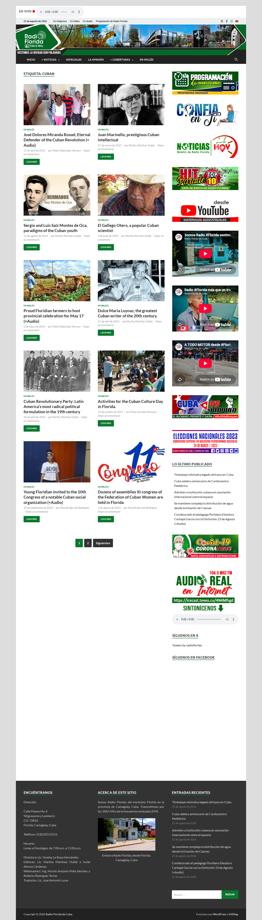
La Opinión (96, 59)
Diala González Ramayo (143, 411)
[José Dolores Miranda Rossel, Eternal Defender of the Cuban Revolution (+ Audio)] (57, 106)
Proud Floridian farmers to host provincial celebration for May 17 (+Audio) (54, 315)
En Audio (87, 21)
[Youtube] (236, 21)
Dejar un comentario (109, 415)
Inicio (31, 59)
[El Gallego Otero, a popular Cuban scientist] (131, 196)
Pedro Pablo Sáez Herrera (66, 150)
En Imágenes (60, 21)
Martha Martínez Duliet (142, 145)
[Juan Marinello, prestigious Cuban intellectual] (131, 106)
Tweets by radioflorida (187, 645)
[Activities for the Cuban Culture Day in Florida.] (131, 373)
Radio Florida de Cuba (59, 914)
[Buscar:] (205, 894)
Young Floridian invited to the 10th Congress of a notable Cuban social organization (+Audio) (55, 497)
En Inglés (146, 59)
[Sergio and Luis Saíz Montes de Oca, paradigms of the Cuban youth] (57, 196)
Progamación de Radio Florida (111, 21)
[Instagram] (231, 21)
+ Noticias (49, 59)
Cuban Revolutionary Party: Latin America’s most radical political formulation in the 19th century (54, 406)
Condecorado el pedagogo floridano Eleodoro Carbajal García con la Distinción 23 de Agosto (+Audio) (204, 519)
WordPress (219, 914)
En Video (75, 21)
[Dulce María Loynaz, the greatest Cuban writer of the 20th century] (131, 282)
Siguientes (103, 543)
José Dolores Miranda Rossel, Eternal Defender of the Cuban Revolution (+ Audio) (57, 139)
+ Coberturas (120, 59)
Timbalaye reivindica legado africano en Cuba (203, 474)
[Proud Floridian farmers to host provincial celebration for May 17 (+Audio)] (57, 282)
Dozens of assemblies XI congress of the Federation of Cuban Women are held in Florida (130, 497)
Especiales (74, 59)
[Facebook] (227, 21)
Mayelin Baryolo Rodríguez (74, 507)
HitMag (233, 914)
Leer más (30, 161)
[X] (222, 21)
